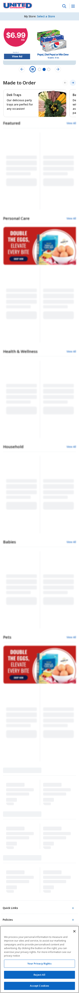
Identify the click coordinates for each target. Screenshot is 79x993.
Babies (9, 542)
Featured (11, 123)
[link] (17, 6)
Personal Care (16, 218)
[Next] (73, 83)
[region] (39, 959)
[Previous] (65, 83)
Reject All (39, 974)
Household (13, 446)
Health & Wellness (20, 351)
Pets (7, 637)
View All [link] (71, 123)
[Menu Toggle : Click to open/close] (73, 6)
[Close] (74, 931)
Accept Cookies (39, 985)
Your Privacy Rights (39, 963)
